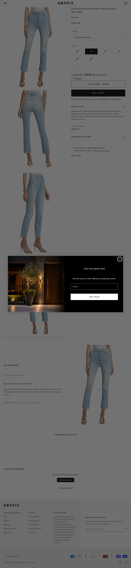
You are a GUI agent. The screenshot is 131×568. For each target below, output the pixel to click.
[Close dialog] (120, 259)
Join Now (94, 297)
